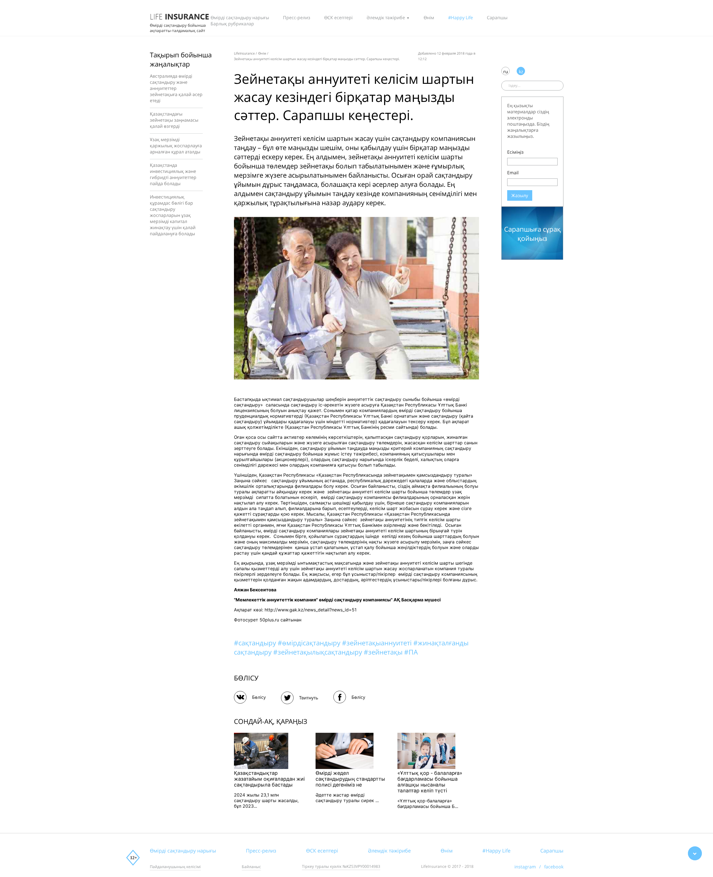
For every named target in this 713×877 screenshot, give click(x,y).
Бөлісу (259, 697)
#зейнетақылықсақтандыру (318, 651)
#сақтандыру (256, 642)
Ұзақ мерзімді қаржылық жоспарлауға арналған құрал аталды (176, 145)
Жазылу (519, 195)
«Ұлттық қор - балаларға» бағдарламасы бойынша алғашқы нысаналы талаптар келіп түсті (429, 781)
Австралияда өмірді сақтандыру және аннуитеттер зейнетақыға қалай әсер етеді (176, 88)
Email (513, 173)
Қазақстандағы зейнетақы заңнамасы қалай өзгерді (174, 120)
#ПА (411, 651)
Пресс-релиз (296, 17)
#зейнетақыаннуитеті (377, 642)
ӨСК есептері (338, 17)
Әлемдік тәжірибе (386, 17)
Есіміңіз (515, 152)
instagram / (529, 867)
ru (505, 71)
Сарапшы (497, 17)
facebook (553, 867)
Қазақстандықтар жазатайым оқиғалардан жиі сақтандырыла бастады (269, 779)
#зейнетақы (384, 651)
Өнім (429, 17)
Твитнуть (308, 698)
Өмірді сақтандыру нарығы (240, 17)
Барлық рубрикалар (232, 24)
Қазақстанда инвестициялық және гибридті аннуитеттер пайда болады (173, 174)
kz (521, 71)
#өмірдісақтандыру (310, 642)
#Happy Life (460, 17)
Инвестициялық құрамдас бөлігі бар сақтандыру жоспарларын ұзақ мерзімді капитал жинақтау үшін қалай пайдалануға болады (173, 215)
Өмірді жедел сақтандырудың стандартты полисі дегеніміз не (350, 779)
